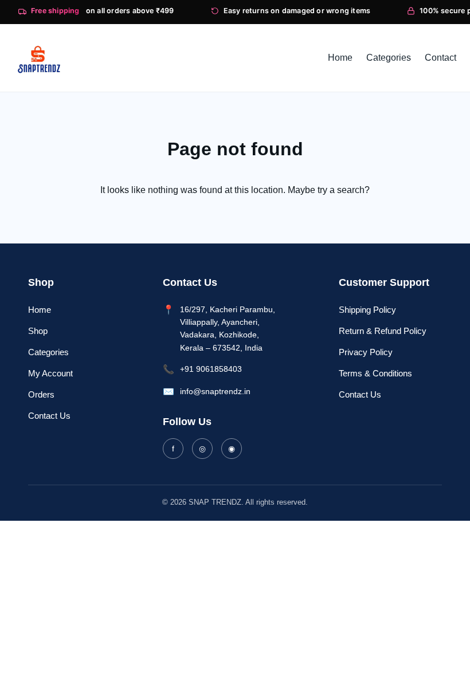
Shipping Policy (367, 310)
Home (39, 310)
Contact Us (49, 415)
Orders (41, 394)
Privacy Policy (366, 352)
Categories (48, 352)
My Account (50, 373)
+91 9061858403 (211, 369)
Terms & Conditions (375, 373)
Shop (38, 331)
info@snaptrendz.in (215, 391)
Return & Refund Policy (382, 331)
